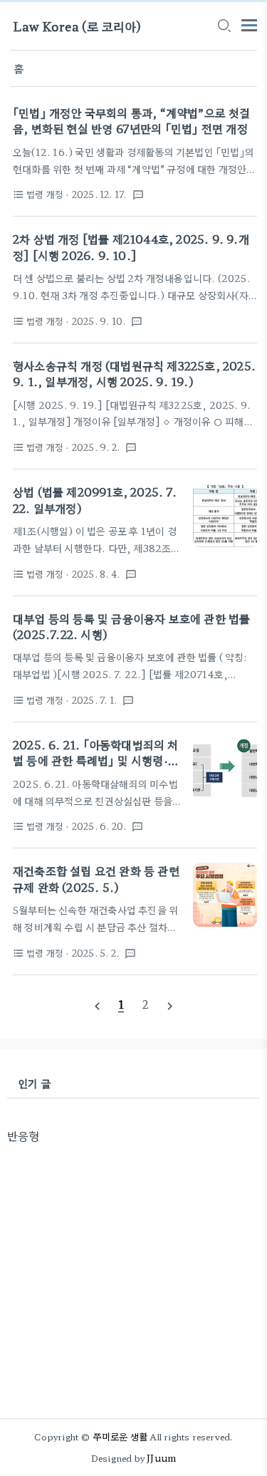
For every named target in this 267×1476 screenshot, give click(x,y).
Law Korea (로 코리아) (77, 26)
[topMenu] (249, 23)
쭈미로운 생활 (120, 1436)
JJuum (161, 1458)
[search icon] (223, 26)
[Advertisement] (133, 1277)
